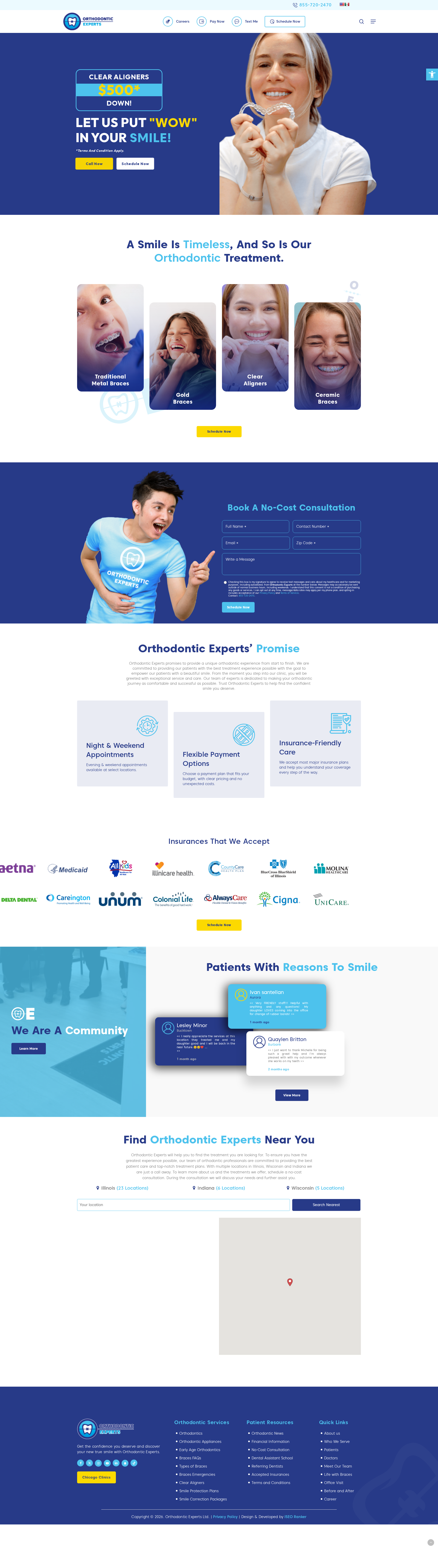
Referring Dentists (267, 1466)
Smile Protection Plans (199, 1491)
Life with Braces (338, 1474)
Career (330, 1499)
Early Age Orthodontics (199, 1450)
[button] (432, 74)
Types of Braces (193, 1466)
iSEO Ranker (295, 1517)
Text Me (251, 21)
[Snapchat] (125, 1463)
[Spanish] (347, 4)
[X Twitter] (89, 1463)
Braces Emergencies (197, 1474)
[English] (342, 4)
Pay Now (217, 21)
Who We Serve (337, 1441)
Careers (182, 21)
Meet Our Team (338, 1466)
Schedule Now (288, 21)
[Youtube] (107, 1463)
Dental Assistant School (272, 1458)
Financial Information (270, 1441)
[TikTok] (133, 1463)
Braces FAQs (190, 1458)
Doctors (331, 1458)
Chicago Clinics (96, 1477)
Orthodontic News (267, 1433)
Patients (331, 1450)
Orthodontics (190, 1433)
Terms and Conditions (271, 1483)
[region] (219, 884)
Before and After (339, 1491)
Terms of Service (289, 592)
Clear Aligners (191, 1483)
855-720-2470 (315, 5)
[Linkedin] (116, 1463)
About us (332, 1433)
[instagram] (98, 1463)
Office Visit (333, 1483)
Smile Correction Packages (203, 1499)
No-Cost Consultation (270, 1450)
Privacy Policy (267, 592)
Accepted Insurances (270, 1474)
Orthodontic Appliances (200, 1441)
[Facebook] (80, 1463)
